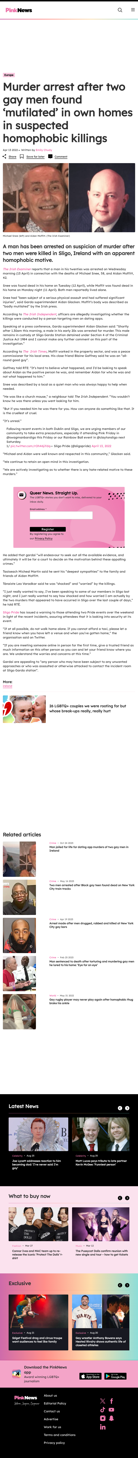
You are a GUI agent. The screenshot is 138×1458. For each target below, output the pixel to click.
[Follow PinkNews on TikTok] (103, 1410)
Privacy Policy (43, 538)
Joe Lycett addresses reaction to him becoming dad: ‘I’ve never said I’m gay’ (36, 1164)
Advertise (51, 1419)
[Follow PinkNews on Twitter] (103, 1402)
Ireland (7, 686)
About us (50, 1395)
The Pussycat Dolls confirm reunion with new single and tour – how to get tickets (102, 1252)
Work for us (52, 1427)
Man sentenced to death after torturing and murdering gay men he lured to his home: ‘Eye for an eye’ (91, 963)
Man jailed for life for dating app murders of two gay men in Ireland (88, 848)
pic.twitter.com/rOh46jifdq (30, 446)
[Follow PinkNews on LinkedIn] (103, 1427)
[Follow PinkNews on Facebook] (111, 1402)
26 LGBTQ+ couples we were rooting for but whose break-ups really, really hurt (87, 708)
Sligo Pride (11, 612)
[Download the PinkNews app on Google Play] (115, 1376)
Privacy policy (54, 1443)
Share (12, 156)
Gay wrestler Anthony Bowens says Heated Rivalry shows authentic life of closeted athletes (101, 1341)
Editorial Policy (55, 1403)
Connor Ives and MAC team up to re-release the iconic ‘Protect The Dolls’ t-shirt (37, 1254)
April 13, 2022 (101, 446)
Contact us (52, 1411)
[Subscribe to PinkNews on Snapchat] (111, 1419)
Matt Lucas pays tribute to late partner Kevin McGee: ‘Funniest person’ (101, 1162)
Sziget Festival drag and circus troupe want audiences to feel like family (37, 1339)
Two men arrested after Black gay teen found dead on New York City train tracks (92, 886)
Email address (42, 509)
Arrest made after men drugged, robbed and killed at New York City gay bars (91, 925)
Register (48, 529)
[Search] (120, 10)
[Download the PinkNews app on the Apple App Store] (90, 1376)
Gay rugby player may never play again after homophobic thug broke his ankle (91, 1001)
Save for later (35, 156)
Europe (8, 75)
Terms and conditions (59, 1435)
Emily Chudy (44, 150)
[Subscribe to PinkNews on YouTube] (111, 1410)
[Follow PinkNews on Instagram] (103, 1419)
